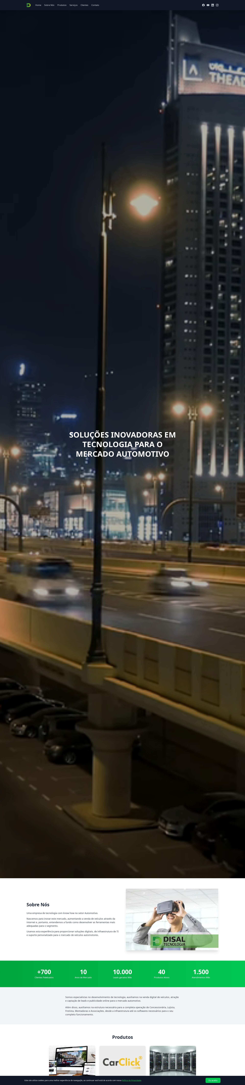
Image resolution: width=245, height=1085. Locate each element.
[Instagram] (217, 5)
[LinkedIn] (212, 5)
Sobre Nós (49, 5)
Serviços (74, 5)
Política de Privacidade (131, 1080)
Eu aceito (213, 1080)
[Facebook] (203, 5)
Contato (95, 5)
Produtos (61, 5)
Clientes (84, 5)
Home (38, 5)
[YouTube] (208, 5)
